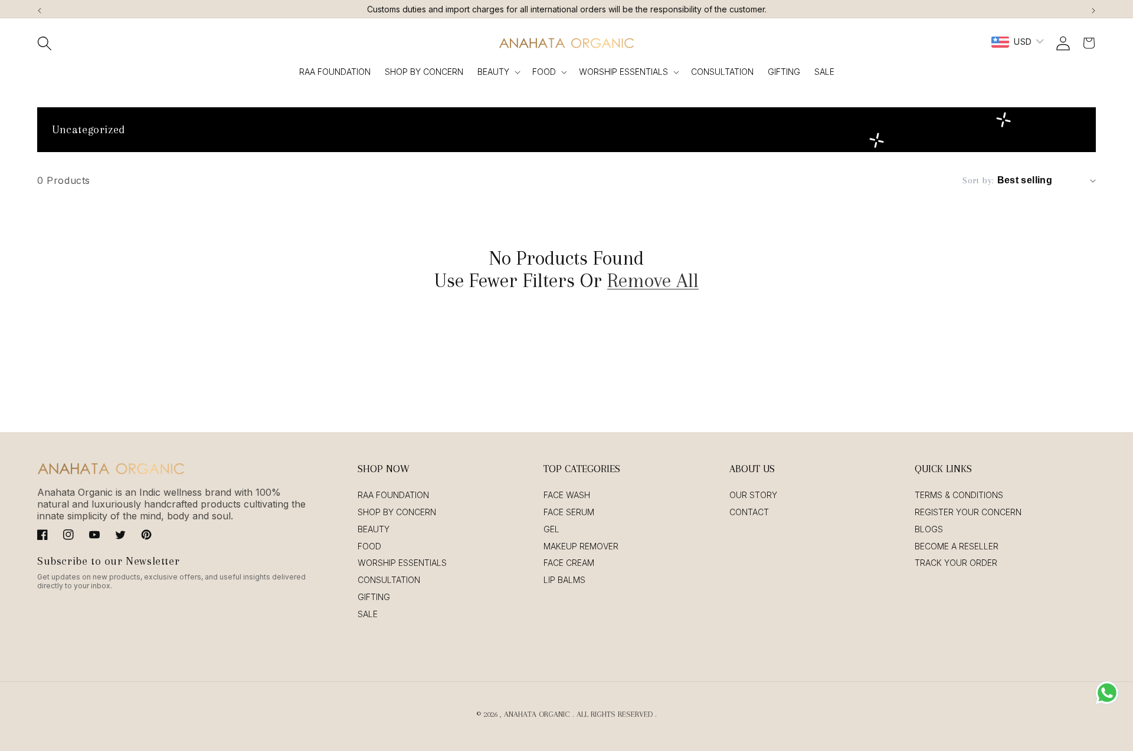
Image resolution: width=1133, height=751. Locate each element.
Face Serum (568, 512)
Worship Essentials (623, 72)
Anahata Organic (537, 714)
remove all (653, 280)
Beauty (493, 72)
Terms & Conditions (959, 495)
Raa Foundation (393, 495)
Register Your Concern (968, 512)
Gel (551, 529)
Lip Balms (564, 580)
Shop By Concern (397, 512)
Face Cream (568, 563)
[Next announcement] (1093, 9)
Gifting (374, 597)
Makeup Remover (580, 546)
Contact (749, 512)
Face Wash (566, 495)
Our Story (753, 495)
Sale (368, 614)
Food (544, 72)
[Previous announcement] (40, 9)
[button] (44, 43)
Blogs (929, 529)
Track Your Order (956, 563)
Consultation (389, 580)
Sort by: (978, 180)
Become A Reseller (956, 546)
